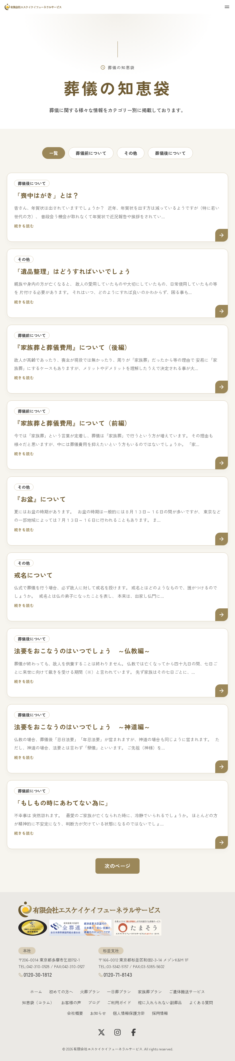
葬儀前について (91, 153)
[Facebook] (133, 1032)
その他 (130, 153)
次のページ (117, 866)
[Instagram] (117, 1032)
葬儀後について (170, 153)
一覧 (53, 153)
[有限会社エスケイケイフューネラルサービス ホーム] (33, 7)
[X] (101, 1032)
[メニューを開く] (227, 7)
